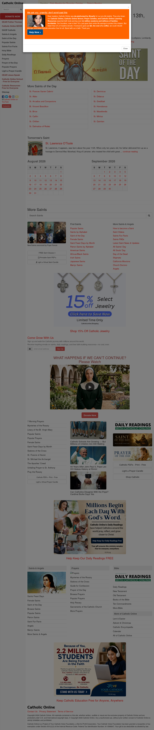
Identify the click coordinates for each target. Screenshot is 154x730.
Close (125, 48)
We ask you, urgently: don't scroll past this (47, 12)
